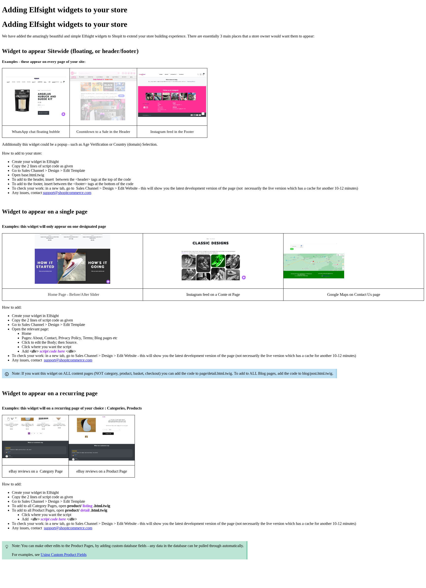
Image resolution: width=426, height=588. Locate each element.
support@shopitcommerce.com (67, 193)
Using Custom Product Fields (64, 554)
